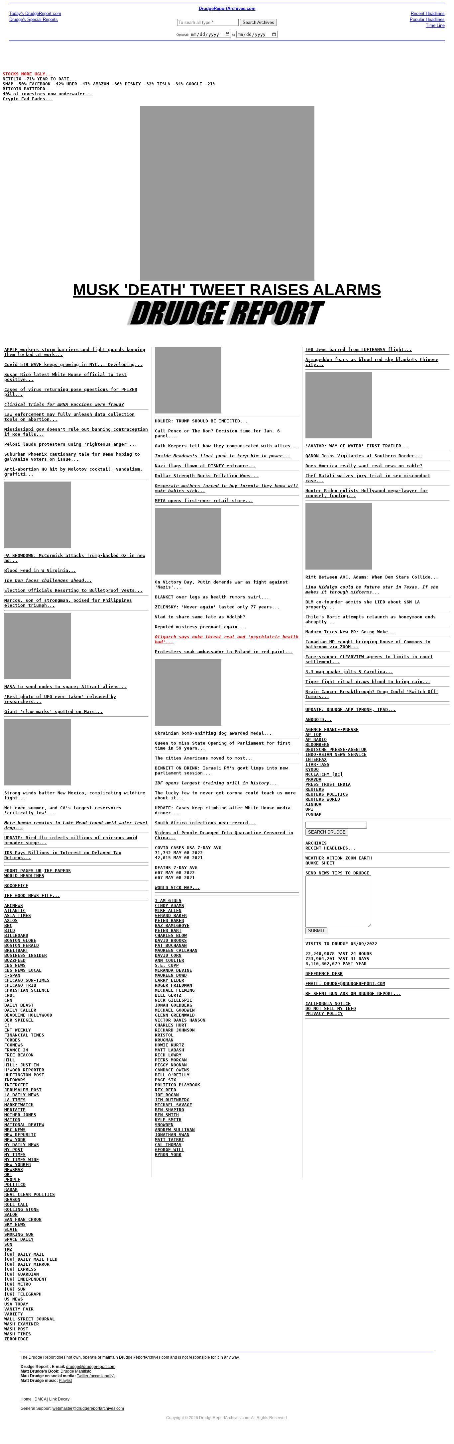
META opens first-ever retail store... (204, 500)
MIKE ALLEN (168, 910)
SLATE (11, 1229)
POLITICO (15, 1184)
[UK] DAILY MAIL (24, 1254)
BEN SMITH (167, 1114)
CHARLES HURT (171, 1025)
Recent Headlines (428, 13)
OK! (8, 1174)
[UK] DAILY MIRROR (27, 1264)
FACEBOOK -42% (46, 83)
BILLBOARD (16, 935)
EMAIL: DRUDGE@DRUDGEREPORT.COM (345, 983)
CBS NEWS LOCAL (23, 970)
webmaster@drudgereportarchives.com (88, 1408)
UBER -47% (78, 83)
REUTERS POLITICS (326, 794)
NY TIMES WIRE (21, 1159)
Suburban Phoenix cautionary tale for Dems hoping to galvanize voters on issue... (72, 457)
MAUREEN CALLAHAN (176, 950)
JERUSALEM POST (23, 1089)
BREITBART (16, 950)
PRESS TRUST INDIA (328, 784)
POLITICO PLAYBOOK (177, 1084)
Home (26, 1399)
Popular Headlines (427, 19)
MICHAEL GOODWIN (175, 1010)
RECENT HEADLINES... (330, 848)
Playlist (65, 1380)
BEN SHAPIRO (169, 1109)
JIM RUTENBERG (172, 1099)
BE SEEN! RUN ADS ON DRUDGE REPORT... (353, 993)
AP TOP (313, 734)
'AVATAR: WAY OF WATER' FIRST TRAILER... (357, 445)
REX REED (165, 1089)
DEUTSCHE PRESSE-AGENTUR (336, 749)
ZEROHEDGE (16, 1338)
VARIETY (13, 1313)
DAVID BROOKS (171, 940)
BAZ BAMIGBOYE (172, 925)
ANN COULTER (169, 960)
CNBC (9, 995)
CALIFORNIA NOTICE (328, 1003)
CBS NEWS (15, 965)
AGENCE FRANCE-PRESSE (332, 729)
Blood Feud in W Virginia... (40, 570)
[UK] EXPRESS (20, 1269)
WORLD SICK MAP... (177, 887)
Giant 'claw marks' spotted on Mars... (53, 711)
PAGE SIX (165, 1079)
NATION (12, 1119)
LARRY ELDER (169, 980)
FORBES (12, 1040)
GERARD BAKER (171, 915)
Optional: (183, 35)
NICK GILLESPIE (173, 1000)
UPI (309, 809)
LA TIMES (15, 1099)
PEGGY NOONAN (171, 1064)
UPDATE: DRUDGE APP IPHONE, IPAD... (350, 709)
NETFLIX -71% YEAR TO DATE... (40, 78)
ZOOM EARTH (358, 858)
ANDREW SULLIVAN (175, 1129)
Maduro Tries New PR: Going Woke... (350, 631)
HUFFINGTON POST (24, 1074)
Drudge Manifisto (75, 1371)
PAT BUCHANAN (171, 945)
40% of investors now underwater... (48, 93)
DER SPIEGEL (19, 1020)
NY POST (13, 1149)
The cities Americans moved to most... (204, 758)
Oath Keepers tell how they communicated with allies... (226, 445)
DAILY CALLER (20, 1010)
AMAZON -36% (107, 83)
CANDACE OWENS (172, 1069)
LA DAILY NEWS (21, 1094)
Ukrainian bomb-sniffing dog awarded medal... (213, 733)
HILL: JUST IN (21, 1064)
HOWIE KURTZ (169, 1044)
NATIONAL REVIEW (24, 1124)
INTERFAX (316, 759)
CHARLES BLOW (171, 935)
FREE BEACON (19, 1054)
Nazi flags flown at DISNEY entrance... (205, 465)
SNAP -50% (15, 83)
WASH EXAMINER (21, 1323)
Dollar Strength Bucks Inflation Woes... (207, 475)
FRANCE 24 (16, 1049)
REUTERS (314, 789)
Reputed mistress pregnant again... (200, 626)
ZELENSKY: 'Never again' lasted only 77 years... (217, 606)
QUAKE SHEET (320, 862)
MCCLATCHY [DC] (324, 774)
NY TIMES (15, 1154)
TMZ (8, 1249)
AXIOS (11, 920)
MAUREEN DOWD (171, 975)
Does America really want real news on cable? (363, 465)
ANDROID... (318, 719)
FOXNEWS (13, 1044)
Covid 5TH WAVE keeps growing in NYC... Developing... (73, 364)
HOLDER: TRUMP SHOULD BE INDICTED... (201, 420)
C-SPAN (12, 975)
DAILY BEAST (19, 1005)
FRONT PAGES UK (23, 870)
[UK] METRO (17, 1284)
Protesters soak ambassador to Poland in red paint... (224, 651)
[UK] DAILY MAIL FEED (30, 1259)
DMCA (40, 1399)
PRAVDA (313, 779)
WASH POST (16, 1328)
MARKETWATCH (19, 1104)
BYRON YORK (168, 1154)
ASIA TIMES (17, 915)
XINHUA (313, 804)
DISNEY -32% (139, 83)
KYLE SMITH (168, 1119)
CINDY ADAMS (169, 905)
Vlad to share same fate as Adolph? (200, 616)
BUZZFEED (15, 960)
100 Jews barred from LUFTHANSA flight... (358, 349)
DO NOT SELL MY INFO (330, 1008)
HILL (9, 1059)
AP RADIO (316, 739)
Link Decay (59, 1399)
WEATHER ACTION (324, 858)
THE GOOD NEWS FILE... (32, 895)
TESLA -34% (170, 83)
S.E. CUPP (167, 965)
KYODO (312, 769)
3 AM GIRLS (168, 900)
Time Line (435, 25)
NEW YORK (15, 1139)
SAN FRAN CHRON (23, 1219)
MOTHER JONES (20, 1114)
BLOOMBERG (317, 744)
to (233, 35)
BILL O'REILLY (172, 1074)
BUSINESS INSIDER (25, 955)
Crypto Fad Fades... (28, 98)
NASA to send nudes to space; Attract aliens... (65, 686)
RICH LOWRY (168, 1054)
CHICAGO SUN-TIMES (27, 980)
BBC (8, 925)
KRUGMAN (164, 1040)
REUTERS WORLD (322, 799)
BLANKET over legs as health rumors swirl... (212, 596)
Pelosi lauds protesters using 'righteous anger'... (70, 444)
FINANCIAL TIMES (24, 1035)
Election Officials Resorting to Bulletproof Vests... (73, 590)
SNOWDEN (164, 1124)
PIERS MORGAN (171, 1059)
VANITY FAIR (19, 1309)
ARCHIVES (316, 843)
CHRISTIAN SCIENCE (27, 990)
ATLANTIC (15, 910)
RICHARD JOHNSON (175, 1030)
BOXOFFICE (16, 885)
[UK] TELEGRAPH (23, 1294)
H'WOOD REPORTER (24, 1069)
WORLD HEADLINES (24, 875)
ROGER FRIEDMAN (173, 985)
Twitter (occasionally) (96, 1376)
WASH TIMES (17, 1333)
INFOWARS (15, 1079)
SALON (11, 1214)
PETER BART (168, 930)
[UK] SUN (15, 1289)
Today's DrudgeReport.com (35, 13)
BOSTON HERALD (21, 945)
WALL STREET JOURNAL (29, 1318)
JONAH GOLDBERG (173, 1005)
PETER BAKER (169, 920)
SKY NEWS (15, 1224)
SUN (8, 1244)
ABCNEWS (13, 905)
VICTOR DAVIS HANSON (180, 1020)
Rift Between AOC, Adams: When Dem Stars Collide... (371, 577)
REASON (12, 1199)
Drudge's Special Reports (33, 19)
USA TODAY (16, 1304)
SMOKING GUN (19, 1234)
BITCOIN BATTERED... (28, 88)
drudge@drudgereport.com (90, 1366)
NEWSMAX (13, 1169)
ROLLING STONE (21, 1209)
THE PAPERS (57, 870)
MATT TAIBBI (169, 1139)
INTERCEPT (16, 1084)
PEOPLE (12, 1179)
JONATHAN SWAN (172, 1134)
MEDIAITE (15, 1109)
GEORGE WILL (169, 1149)
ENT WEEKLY (17, 1030)
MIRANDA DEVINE (173, 970)
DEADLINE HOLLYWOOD (28, 1015)
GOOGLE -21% (200, 83)
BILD (9, 930)
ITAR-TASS (317, 764)
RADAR (11, 1189)
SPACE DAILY (19, 1239)
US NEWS (13, 1299)
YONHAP (313, 814)
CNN (8, 1000)
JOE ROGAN (167, 1094)
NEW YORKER (17, 1164)
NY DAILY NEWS (21, 1144)
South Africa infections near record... (205, 822)
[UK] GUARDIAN (21, 1274)
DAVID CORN (168, 955)
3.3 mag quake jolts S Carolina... (349, 671)
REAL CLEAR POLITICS (29, 1194)
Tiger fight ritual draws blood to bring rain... (367, 681)
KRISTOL (164, 1035)
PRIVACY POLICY (324, 1013)
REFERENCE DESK (324, 973)
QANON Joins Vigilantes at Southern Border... (363, 455)
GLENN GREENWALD (175, 1015)
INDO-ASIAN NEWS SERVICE (336, 754)
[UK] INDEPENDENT (25, 1279)
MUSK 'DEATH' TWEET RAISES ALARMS (227, 290)
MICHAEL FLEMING (175, 990)
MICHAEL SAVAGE (173, 1104)
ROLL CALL (16, 1204)
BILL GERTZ (168, 995)
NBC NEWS (15, 1129)
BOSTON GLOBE (20, 940)
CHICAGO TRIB (20, 985)
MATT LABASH (169, 1049)
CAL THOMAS (168, 1144)
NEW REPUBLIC (20, 1134)
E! (7, 1025)
